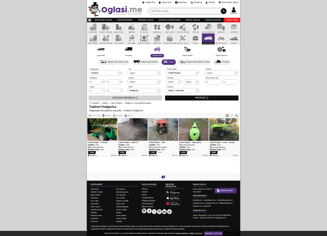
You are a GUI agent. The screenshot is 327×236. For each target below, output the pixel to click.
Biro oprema (120, 189)
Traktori (94, 73)
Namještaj (94, 198)
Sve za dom (95, 201)
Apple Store (167, 2)
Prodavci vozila (145, 20)
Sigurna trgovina (148, 207)
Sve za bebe (120, 198)
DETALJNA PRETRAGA (124, 98)
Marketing (198, 2)
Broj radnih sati (212, 78)
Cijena (92, 86)
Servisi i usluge (193, 20)
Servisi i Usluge (121, 210)
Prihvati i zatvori (213, 233)
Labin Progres (174, 73)
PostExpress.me (198, 203)
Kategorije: (94, 69)
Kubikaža (93, 78)
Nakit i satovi (95, 207)
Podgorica (134, 90)
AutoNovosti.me (212, 203)
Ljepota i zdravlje (122, 201)
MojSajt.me (197, 206)
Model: (208, 69)
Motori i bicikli (121, 219)
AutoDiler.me (197, 200)
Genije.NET (207, 206)
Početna (95, 103)
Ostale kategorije (122, 207)
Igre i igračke (121, 195)
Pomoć (144, 195)
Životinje (94, 213)
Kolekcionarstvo (96, 216)
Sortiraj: (170, 86)
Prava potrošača (147, 204)
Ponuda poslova (213, 20)
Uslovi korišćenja (148, 198)
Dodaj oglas (232, 20)
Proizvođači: (172, 69)
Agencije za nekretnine (169, 20)
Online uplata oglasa (229, 2)
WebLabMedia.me (225, 203)
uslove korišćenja (182, 233)
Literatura (94, 221)
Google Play (150, 2)
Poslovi (118, 213)
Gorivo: (131, 78)
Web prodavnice (125, 20)
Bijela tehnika (95, 195)
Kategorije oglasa (103, 20)
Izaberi (132, 73)
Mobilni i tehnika (97, 192)
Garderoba (94, 204)
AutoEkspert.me (210, 200)
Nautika (119, 221)
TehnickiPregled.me (225, 200)
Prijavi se (145, 189)
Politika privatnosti (148, 201)
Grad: (130, 86)
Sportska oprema (122, 192)
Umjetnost (94, 219)
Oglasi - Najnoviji (175, 90)
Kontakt (212, 2)
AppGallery (182, 2)
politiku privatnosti (195, 233)
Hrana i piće (120, 204)
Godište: (170, 78)
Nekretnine (95, 189)
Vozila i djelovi (121, 216)
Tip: (129, 69)
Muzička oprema (97, 210)
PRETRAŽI (200, 98)
